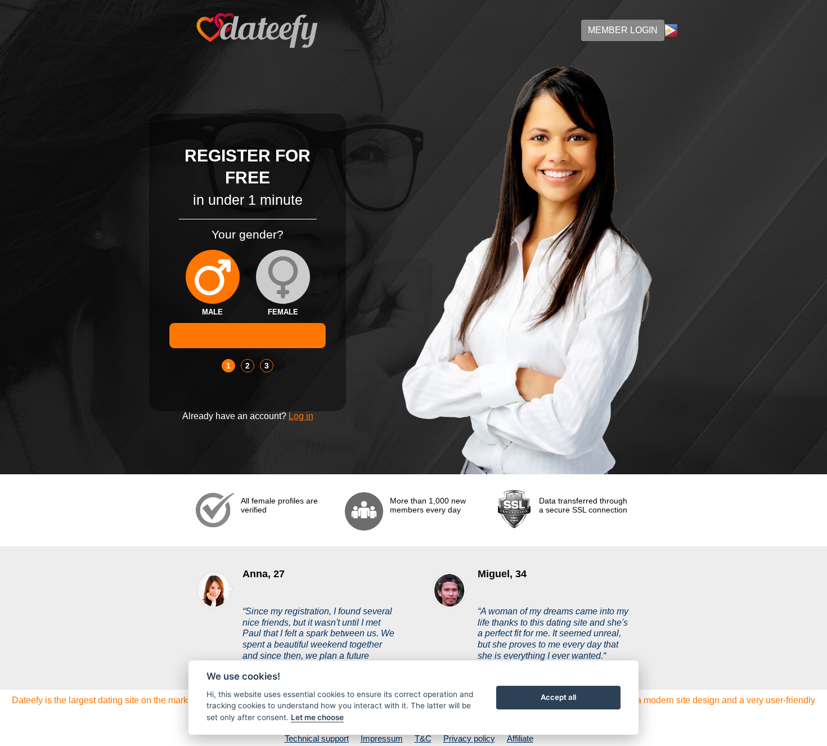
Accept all (558, 697)
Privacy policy (469, 738)
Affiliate (520, 738)
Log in (301, 416)
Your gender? (248, 234)
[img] (213, 277)
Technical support (317, 738)
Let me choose (317, 717)
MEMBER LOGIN (623, 30)
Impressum (382, 738)
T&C (423, 738)
